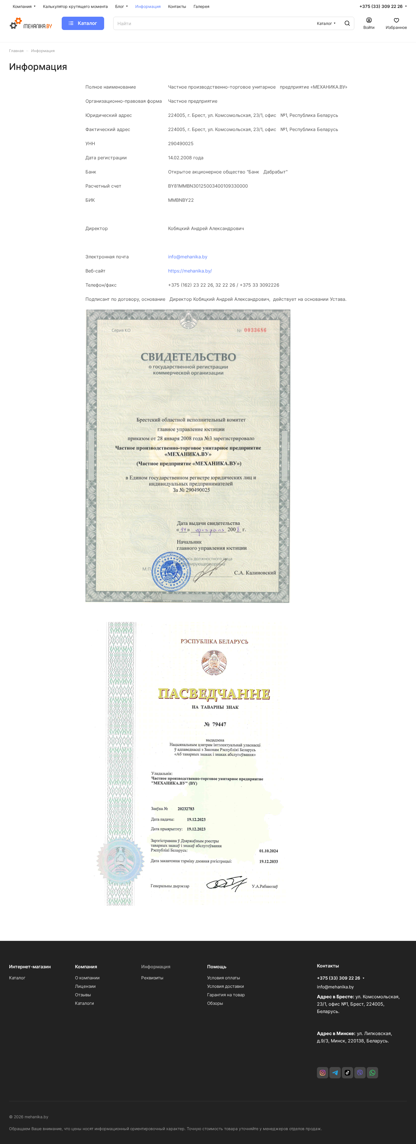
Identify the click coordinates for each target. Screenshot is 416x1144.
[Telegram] (335, 1072)
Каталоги (84, 1003)
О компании (87, 977)
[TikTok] (347, 1072)
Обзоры (215, 1003)
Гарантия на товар (226, 994)
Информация (155, 966)
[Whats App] (372, 1072)
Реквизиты (152, 977)
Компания (86, 966)
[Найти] (347, 23)
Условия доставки (225, 986)
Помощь (216, 966)
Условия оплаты (223, 977)
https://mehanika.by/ (190, 271)
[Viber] (360, 1072)
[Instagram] (322, 1072)
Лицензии (85, 986)
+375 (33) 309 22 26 (381, 6)
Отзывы (83, 994)
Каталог (17, 977)
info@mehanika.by (187, 256)
